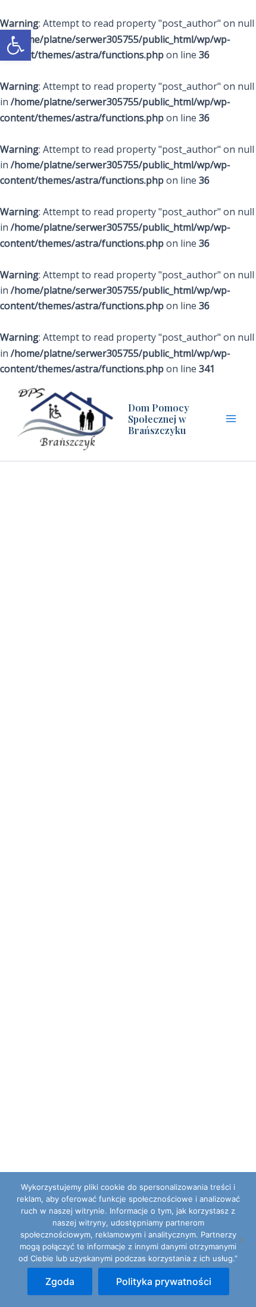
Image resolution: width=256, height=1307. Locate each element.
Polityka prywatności (163, 1281)
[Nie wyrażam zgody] (241, 1240)
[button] (15, 45)
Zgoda (59, 1281)
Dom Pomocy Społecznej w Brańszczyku (158, 418)
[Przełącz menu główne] (231, 419)
